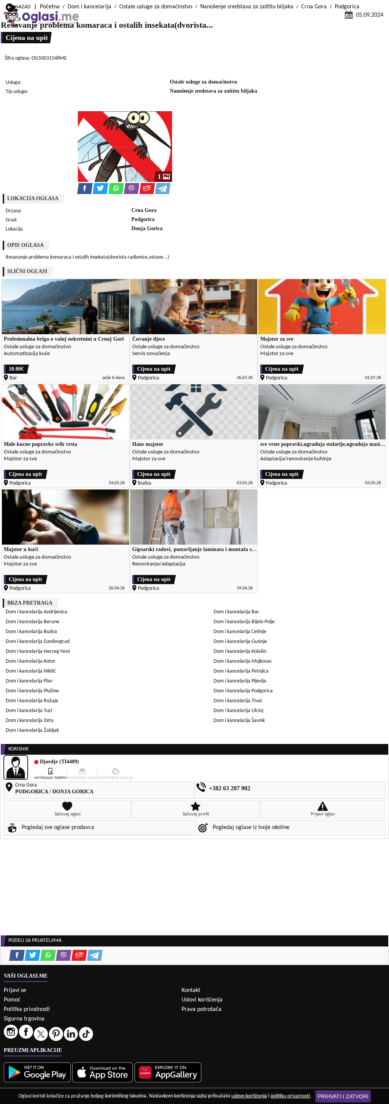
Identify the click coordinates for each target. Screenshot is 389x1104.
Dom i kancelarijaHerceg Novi (38, 651)
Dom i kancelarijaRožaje (32, 701)
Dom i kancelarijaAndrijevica (36, 612)
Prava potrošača (201, 1009)
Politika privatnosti (27, 1009)
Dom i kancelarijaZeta (30, 720)
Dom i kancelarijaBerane (32, 622)
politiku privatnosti (290, 1096)
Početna (50, 7)
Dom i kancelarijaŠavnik (239, 720)
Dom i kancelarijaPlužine (32, 691)
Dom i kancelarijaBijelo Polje (244, 622)
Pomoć (12, 1000)
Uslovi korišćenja (202, 1000)
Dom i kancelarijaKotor (30, 661)
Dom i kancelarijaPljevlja (239, 681)
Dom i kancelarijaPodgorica (243, 691)
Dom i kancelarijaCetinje (239, 632)
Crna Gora (314, 7)
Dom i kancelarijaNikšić (31, 671)
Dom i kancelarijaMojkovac (242, 661)
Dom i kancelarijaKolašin (239, 651)
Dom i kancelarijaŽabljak (32, 730)
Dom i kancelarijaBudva (31, 632)
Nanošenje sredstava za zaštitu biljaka (246, 7)
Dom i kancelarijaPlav (29, 681)
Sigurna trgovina (24, 1019)
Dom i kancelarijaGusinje (240, 641)
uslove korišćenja (249, 1096)
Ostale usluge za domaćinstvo (155, 7)
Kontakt (191, 990)
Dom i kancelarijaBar (236, 612)
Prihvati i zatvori (343, 1096)
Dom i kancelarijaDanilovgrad (38, 641)
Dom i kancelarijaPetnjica (241, 671)
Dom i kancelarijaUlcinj (238, 711)
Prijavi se (15, 990)
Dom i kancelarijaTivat (237, 701)
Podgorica (347, 7)
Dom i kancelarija (89, 7)
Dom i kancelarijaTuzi (29, 711)
